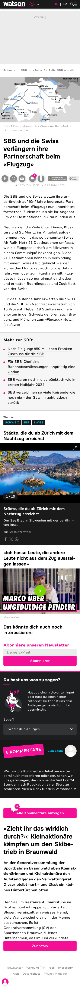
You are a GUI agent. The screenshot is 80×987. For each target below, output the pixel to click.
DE (56, 4)
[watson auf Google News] (73, 178)
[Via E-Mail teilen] (22, 178)
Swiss (39, 422)
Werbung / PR (35, 968)
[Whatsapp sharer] (17, 539)
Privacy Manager (55, 974)
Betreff (8, 720)
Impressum (65, 968)
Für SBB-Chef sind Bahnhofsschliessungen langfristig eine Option (41, 366)
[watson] (14, 4)
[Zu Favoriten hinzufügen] (41, 178)
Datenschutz (31, 974)
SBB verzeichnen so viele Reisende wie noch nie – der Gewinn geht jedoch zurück (41, 397)
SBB (24, 70)
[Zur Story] (40, 888)
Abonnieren (40, 660)
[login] (5, 981)
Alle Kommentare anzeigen (40, 813)
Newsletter (15, 968)
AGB (16, 974)
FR (65, 4)
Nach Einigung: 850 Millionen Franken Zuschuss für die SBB (40, 351)
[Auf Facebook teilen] (4, 178)
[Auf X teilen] (11, 539)
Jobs (52, 968)
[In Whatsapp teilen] (13, 178)
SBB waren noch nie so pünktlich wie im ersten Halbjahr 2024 (42, 382)
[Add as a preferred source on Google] (57, 178)
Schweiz (9, 70)
